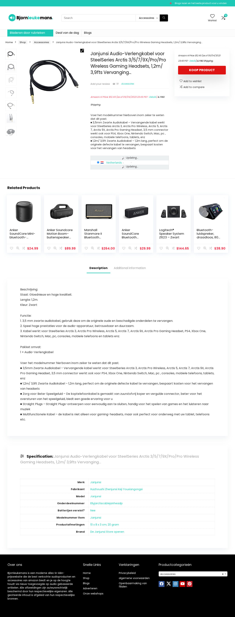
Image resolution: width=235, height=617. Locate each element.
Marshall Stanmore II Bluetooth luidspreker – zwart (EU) (94, 237)
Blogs (88, 33)
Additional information (130, 268)
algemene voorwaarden (134, 578)
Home (9, 42)
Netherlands (114, 162)
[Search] (164, 17)
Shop (23, 42)
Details (152, 96)
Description (98, 268)
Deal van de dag (67, 33)
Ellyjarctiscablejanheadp (106, 503)
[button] (82, 50)
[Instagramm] (175, 584)
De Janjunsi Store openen (107, 532)
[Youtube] (182, 584)
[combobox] (193, 573)
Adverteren (90, 588)
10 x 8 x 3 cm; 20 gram (104, 524)
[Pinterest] (189, 584)
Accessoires (41, 42)
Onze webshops (93, 593)
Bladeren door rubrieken (27, 33)
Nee (92, 510)
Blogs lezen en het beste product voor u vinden (201, 3)
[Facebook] (161, 584)
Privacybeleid (127, 573)
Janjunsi (95, 482)
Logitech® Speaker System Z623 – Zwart (171, 233)
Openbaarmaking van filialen (133, 584)
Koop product (202, 70)
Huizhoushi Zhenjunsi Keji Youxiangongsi (116, 489)
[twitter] (168, 584)
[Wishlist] (212, 16)
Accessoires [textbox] (192, 574)
